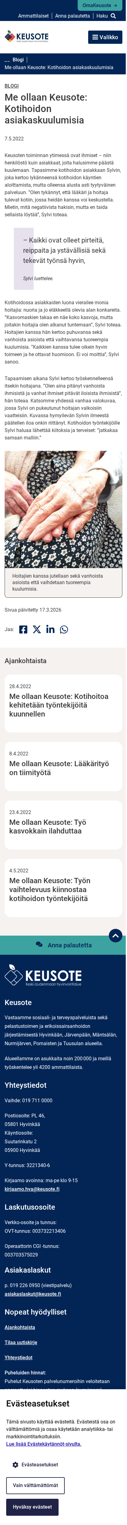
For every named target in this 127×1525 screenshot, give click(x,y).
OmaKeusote (97, 5)
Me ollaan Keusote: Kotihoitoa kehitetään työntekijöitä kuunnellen (59, 705)
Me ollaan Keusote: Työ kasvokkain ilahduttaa (47, 827)
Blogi (12, 86)
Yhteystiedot (18, 1358)
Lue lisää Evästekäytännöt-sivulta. (43, 1444)
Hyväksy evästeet (32, 1507)
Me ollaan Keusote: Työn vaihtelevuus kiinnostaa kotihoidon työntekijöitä (49, 889)
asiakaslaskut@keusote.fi (33, 1294)
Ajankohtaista (20, 1327)
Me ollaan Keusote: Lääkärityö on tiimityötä (59, 768)
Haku (102, 16)
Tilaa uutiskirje (21, 1342)
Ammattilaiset (33, 16)
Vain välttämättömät (35, 1485)
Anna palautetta (72, 16)
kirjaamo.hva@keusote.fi (32, 1189)
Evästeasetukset (40, 1465)
